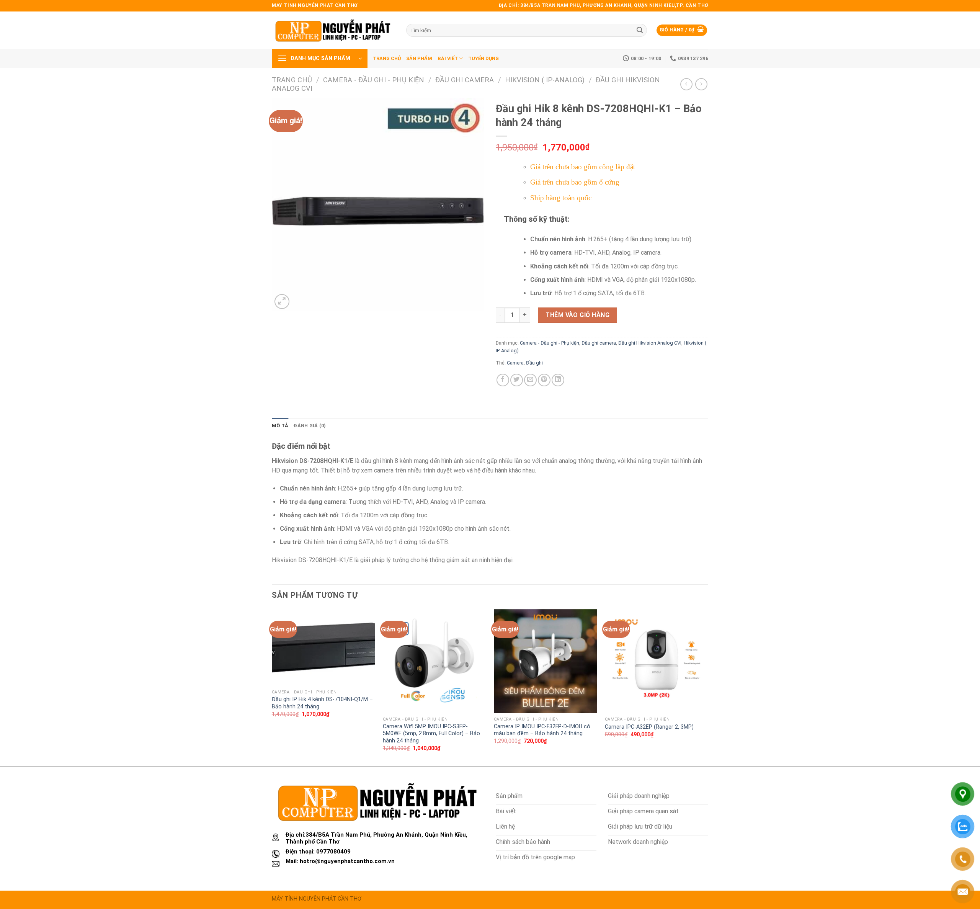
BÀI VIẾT (448, 58)
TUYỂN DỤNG (483, 58)
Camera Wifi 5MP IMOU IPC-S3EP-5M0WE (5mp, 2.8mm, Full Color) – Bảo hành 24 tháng (431, 733)
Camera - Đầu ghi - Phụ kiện (373, 80)
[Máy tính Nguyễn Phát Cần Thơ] (333, 30)
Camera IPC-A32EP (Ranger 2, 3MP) (649, 727)
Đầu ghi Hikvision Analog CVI (649, 343)
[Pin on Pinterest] (544, 380)
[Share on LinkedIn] (558, 380)
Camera (515, 363)
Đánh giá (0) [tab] (310, 425)
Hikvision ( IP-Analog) (545, 80)
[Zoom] (281, 301)
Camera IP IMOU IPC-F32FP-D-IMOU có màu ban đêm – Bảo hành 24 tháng (542, 730)
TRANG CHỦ (387, 58)
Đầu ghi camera (464, 80)
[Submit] (639, 30)
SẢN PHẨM (419, 58)
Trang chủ (292, 80)
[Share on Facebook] (503, 380)
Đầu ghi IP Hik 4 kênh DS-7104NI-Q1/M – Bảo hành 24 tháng (322, 703)
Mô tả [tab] (280, 425)
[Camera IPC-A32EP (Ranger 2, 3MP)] (656, 661)
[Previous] (272, 687)
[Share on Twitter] (516, 380)
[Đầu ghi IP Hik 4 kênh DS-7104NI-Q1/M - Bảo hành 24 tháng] (323, 647)
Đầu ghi (534, 363)
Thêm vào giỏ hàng (577, 315)
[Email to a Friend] (530, 380)
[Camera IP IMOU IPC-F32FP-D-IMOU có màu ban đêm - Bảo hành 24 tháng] (545, 661)
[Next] (708, 687)
